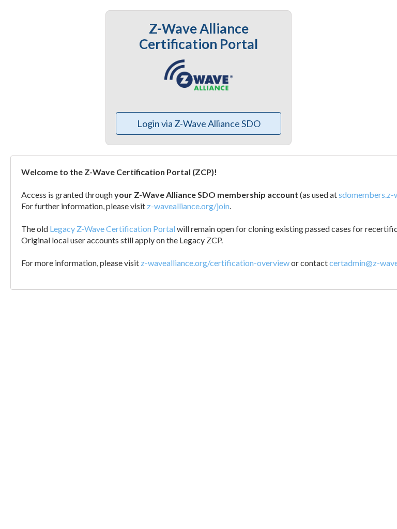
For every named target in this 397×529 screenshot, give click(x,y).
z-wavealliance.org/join (188, 206)
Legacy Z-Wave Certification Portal (112, 229)
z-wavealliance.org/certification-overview (215, 263)
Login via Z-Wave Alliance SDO (199, 123)
